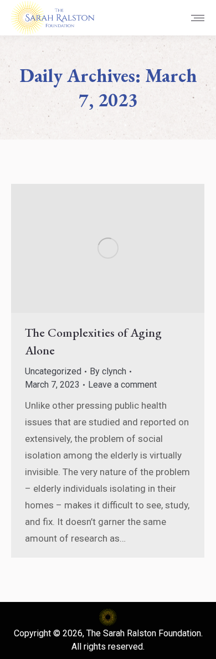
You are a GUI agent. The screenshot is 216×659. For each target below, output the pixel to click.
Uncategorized (53, 371)
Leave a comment (122, 384)
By (108, 371)
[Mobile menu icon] (198, 18)
